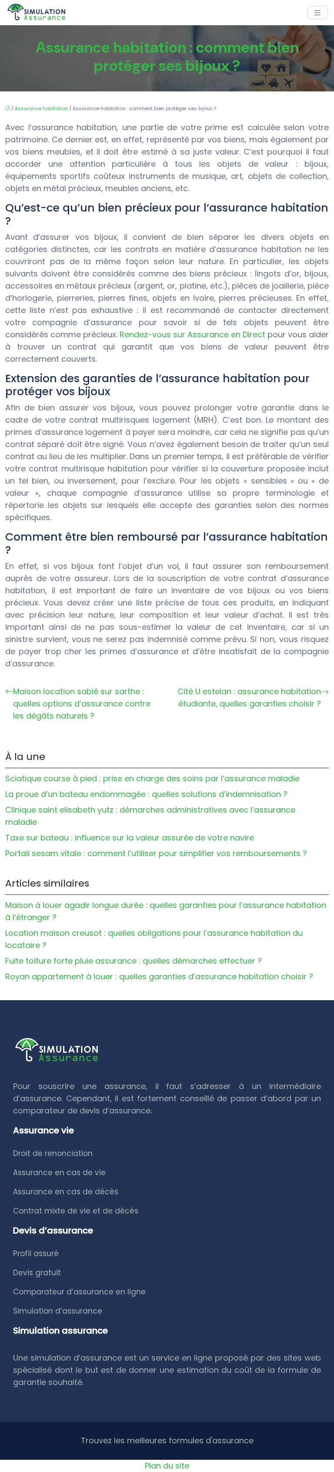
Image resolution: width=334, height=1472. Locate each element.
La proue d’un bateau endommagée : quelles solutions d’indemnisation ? (146, 794)
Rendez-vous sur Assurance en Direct (192, 334)
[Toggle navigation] (317, 13)
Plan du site (167, 1465)
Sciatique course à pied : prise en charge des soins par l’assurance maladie (152, 778)
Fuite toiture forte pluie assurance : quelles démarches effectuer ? (133, 960)
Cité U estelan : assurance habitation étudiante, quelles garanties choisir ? (249, 697)
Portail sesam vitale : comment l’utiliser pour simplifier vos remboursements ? (156, 853)
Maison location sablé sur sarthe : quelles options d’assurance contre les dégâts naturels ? (81, 703)
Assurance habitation (41, 108)
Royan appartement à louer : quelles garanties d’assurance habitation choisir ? (159, 976)
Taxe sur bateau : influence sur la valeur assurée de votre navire (129, 837)
